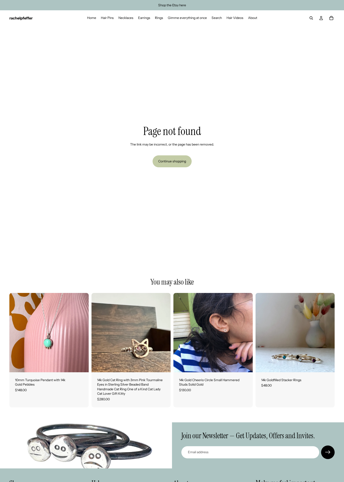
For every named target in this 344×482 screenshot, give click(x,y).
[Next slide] (164, 332)
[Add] (81, 365)
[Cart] (331, 18)
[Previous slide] (98, 332)
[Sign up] (328, 452)
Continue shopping (172, 161)
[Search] (311, 18)
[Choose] (163, 365)
